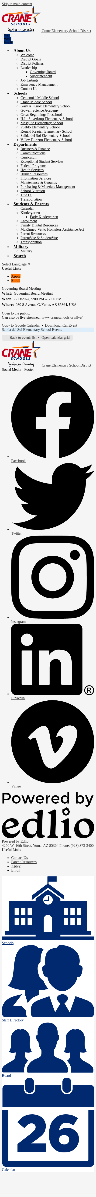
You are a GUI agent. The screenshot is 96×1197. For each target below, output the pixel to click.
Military (26, 251)
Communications (33, 153)
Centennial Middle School (40, 98)
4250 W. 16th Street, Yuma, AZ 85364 (30, 845)
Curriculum (29, 157)
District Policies (32, 63)
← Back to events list (20, 337)
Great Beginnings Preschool (41, 115)
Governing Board (43, 72)
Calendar (27, 208)
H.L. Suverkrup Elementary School (47, 119)
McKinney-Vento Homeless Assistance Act (52, 229)
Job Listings (29, 80)
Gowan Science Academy (40, 110)
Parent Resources (33, 234)
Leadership (29, 68)
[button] (22, 50)
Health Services (32, 170)
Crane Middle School (36, 102)
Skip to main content (17, 4)
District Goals (31, 59)
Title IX (26, 195)
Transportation (31, 199)
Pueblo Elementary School (40, 127)
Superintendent (41, 76)
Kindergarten (30, 213)
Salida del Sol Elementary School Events (32, 330)
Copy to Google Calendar (21, 325)
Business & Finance (35, 149)
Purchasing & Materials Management (48, 187)
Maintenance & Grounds (39, 182)
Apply (16, 276)
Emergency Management (39, 84)
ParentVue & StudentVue (39, 238)
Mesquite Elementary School (42, 123)
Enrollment (29, 221)
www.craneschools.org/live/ (61, 317)
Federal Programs (33, 166)
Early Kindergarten (44, 217)
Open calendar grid (55, 337)
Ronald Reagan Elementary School (46, 131)
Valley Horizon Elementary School (46, 140)
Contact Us (29, 89)
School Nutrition (33, 191)
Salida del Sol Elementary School (45, 136)
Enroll (15, 280)
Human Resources (34, 174)
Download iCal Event (61, 325)
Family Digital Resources (39, 225)
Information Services (36, 178)
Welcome (27, 55)
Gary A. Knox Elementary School (46, 106)
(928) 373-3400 (82, 845)
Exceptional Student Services (42, 161)
